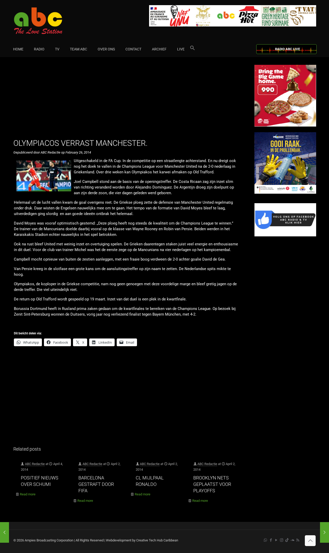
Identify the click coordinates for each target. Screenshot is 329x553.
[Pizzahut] (285, 125)
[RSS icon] (298, 540)
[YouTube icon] (276, 540)
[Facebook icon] (271, 540)
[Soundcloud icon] (292, 540)
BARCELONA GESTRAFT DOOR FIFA (96, 484)
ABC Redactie (35, 464)
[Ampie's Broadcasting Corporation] (48, 20)
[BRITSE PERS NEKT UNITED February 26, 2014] (324, 532)
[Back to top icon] (310, 540)
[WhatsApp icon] (265, 540)
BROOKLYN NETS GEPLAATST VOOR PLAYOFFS (212, 484)
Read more (27, 494)
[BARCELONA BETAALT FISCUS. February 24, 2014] (4, 532)
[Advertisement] (128, 101)
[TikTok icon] (287, 540)
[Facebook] (285, 235)
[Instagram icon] (282, 540)
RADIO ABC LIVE (287, 49)
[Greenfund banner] (285, 192)
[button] (192, 49)
